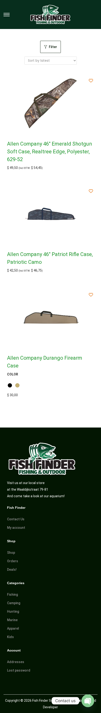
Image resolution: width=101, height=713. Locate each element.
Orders (12, 561)
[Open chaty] (88, 700)
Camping (13, 603)
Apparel (13, 628)
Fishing (12, 594)
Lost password (18, 670)
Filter (53, 47)
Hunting (13, 611)
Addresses (15, 662)
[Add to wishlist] (91, 80)
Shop (11, 552)
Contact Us (15, 519)
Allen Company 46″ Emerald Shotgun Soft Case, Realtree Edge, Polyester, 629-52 (49, 151)
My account (16, 528)
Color (12, 374)
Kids (10, 637)
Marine (12, 620)
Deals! (12, 569)
